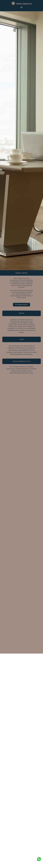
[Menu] (21, 7)
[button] (21, 313)
